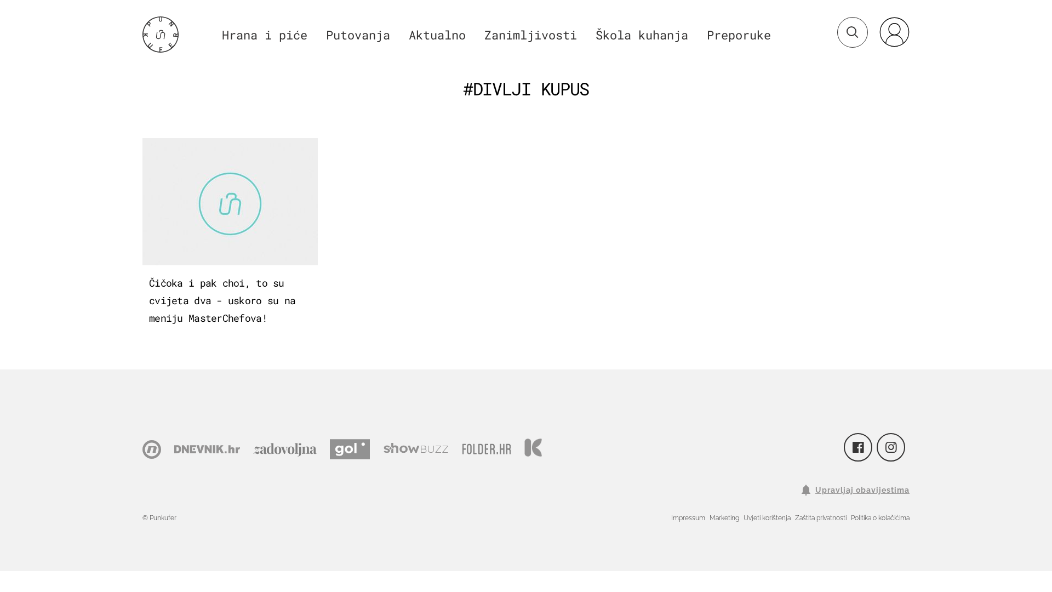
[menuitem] (894, 31)
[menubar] (894, 31)
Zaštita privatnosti (821, 518)
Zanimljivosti (530, 35)
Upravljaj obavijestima (862, 490)
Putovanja (358, 35)
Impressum (688, 518)
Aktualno (437, 35)
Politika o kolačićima (880, 518)
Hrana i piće (264, 35)
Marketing (724, 518)
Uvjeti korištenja (767, 518)
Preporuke (739, 35)
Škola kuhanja (642, 35)
